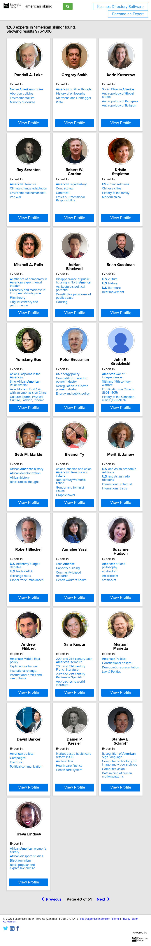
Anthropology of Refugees (120, 101)
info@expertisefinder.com (95, 918)
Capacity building (68, 568)
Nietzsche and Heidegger (73, 98)
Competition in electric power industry (71, 380)
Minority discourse (22, 102)
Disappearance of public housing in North (73, 281)
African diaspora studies (26, 856)
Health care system (69, 770)
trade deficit (21, 571)
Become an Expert (128, 14)
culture (110, 279)
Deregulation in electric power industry (72, 387)
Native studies (26, 89)
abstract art (109, 571)
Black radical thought (24, 482)
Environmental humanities (27, 193)
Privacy (126, 918)
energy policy (67, 374)
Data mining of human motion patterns (117, 775)
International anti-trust (117, 484)
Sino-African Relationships (25, 383)
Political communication (26, 766)
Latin (65, 564)
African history (26, 469)
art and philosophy (113, 565)
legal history (71, 184)
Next (101, 899)
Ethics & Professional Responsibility (70, 199)
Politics (114, 659)
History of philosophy (70, 93)
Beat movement (113, 292)
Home (116, 918)
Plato (59, 102)
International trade (114, 488)
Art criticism (110, 576)
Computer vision (113, 769)
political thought (74, 89)
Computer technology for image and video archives (119, 763)
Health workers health (71, 580)
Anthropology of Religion (119, 105)
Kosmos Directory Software (120, 7)
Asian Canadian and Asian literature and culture (74, 472)
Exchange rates (20, 576)
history (109, 283)
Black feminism (20, 860)
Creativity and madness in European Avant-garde (27, 291)
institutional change (23, 670)
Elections (16, 762)
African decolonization (25, 473)
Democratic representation (120, 667)
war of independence (113, 375)
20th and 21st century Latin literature (74, 660)
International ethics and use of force (26, 676)
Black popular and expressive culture (22, 866)
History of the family (115, 193)
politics (22, 753)
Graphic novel (65, 495)
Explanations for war (24, 666)
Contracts (62, 193)
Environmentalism (22, 98)
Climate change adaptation (28, 188)
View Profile (28, 123)
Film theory (17, 297)
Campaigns (18, 758)
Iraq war (15, 197)
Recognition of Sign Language (119, 755)
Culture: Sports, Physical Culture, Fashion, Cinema (27, 398)
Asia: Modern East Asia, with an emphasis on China (28, 391)
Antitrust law (64, 761)
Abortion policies (21, 93)
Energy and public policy (72, 393)
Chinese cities (111, 188)
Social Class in (118, 89)
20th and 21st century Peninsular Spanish (70, 675)
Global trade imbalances (26, 580)
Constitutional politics (116, 663)
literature (23, 184)
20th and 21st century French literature (70, 668)
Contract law (64, 188)
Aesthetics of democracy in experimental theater (28, 282)
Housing (61, 302)
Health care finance (69, 765)
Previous (54, 899)
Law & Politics (111, 671)
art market (109, 580)
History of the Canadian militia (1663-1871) (118, 398)
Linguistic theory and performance (24, 303)
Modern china (111, 197)
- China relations (115, 184)
